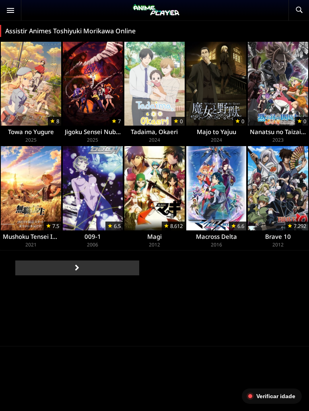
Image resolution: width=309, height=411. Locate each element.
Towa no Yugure (31, 132)
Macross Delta (216, 236)
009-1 (92, 236)
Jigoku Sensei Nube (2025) (102, 132)
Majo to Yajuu (216, 132)
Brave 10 (278, 236)
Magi (154, 236)
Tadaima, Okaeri (154, 132)
